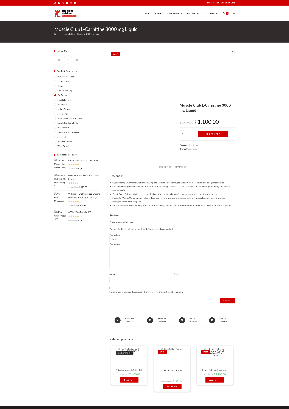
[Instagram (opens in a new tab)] (63, 2)
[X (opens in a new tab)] (55, 2)
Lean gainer (62, 114)
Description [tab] (165, 167)
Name (113, 274)
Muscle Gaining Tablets (67, 123)
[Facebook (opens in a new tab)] (59, 2)
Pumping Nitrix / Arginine (68, 132)
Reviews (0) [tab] (180, 167)
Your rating (115, 235)
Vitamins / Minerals (65, 141)
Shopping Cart (228, 3)
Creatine (61, 86)
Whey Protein (63, 146)
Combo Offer (63, 81)
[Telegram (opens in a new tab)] (75, 2)
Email (177, 274)
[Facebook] (59, 59)
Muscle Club (191, 149)
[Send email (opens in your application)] (71, 2)
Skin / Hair (61, 137)
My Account (213, 3)
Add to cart (213, 134)
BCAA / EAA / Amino (66, 76)
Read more (129, 380)
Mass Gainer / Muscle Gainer (70, 118)
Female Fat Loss (64, 100)
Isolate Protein (63, 109)
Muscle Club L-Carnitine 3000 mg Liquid (82, 34)
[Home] (55, 34)
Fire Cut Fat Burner (172, 370)
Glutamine (62, 104)
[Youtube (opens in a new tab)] (67, 2)
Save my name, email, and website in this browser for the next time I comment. (146, 292)
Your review (115, 244)
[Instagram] (68, 59)
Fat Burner (194, 145)
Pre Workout (63, 127)
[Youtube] (77, 59)
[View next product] (233, 52)
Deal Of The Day (64, 90)
